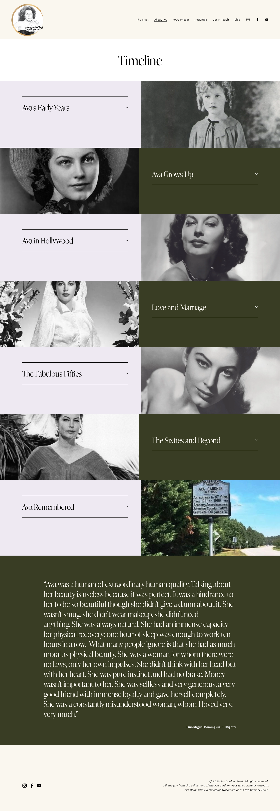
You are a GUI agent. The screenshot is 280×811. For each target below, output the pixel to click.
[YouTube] (267, 20)
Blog (237, 19)
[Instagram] (248, 20)
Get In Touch (221, 19)
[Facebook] (257, 20)
